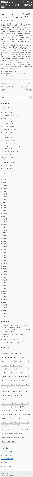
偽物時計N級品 (6, 437)
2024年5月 (4, 205)
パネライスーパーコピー (7, 149)
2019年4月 (4, 305)
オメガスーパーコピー (7, 118)
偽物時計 (14, 75)
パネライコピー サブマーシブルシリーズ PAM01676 (15, 342)
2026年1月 (4, 188)
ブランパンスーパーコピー (8, 154)
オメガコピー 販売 (6, 466)
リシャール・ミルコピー (7, 165)
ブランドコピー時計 (6, 75)
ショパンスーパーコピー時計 (9, 129)
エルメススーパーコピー (7, 112)
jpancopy (13, 20)
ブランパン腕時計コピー (23, 414)
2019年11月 (4, 285)
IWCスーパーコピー (6, 107)
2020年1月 (4, 280)
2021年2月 (4, 244)
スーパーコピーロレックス (9, 376)
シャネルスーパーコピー (7, 126)
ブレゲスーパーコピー (7, 160)
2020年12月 (4, 249)
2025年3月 (4, 194)
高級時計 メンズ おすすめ (8, 441)
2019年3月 (4, 307)
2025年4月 (4, 191)
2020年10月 (4, 255)
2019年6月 (4, 299)
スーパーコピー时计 (21, 73)
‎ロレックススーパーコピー (8, 455)
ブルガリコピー (6, 418)
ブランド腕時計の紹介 (7, 459)
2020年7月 (4, 263)
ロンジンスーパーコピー (7, 171)
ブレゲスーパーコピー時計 (8, 162)
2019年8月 (4, 294)
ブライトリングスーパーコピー (9, 151)
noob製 (22, 357)
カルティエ (4, 462)
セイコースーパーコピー (7, 135)
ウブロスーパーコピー (7, 110)
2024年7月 (4, 202)
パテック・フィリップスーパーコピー (11, 146)
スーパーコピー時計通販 (8, 384)
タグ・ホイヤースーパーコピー (9, 143)
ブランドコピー (24, 403)
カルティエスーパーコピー (9, 71)
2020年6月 (4, 266)
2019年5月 (4, 302)
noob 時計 (16, 357)
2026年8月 (4, 183)
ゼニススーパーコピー (7, 137)
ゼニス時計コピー (6, 391)
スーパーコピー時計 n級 (20, 380)
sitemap (11, 475)
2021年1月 (4, 246)
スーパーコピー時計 (6, 132)
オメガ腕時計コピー (7, 369)
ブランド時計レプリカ (20, 410)
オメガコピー (5, 365)
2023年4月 (4, 219)
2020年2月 (4, 277)
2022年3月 (4, 227)
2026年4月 (4, 185)
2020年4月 (4, 271)
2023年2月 (4, 221)
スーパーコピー (20, 372)
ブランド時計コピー (7, 410)
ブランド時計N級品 (19, 407)
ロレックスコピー (15, 426)
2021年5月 (4, 235)
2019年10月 (4, 288)
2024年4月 (4, 208)
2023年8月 (4, 213)
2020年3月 (4, 274)
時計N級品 (14, 437)
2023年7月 (4, 216)
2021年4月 (4, 238)
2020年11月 (4, 252)
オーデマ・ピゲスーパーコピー (9, 115)
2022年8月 (4, 224)
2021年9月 (4, 230)
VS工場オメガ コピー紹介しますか (10, 339)
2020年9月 (4, 258)
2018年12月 (4, 316)
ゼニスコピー (5, 388)
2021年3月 (4, 241)
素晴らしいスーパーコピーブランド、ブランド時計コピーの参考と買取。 (16, 5)
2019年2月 (4, 310)
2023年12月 (4, 210)
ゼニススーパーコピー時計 (8, 140)
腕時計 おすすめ (22, 437)
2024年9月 (4, 199)
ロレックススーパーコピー (8, 168)
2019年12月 (4, 283)
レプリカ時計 (5, 426)
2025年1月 (4, 196)
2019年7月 (4, 296)
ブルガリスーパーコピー (7, 157)
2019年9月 (4, 291)
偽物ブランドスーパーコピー (9, 433)
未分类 (3, 173)
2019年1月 (4, 313)
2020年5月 (4, 269)
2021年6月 (4, 233)
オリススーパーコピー (7, 121)
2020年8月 (4, 260)
